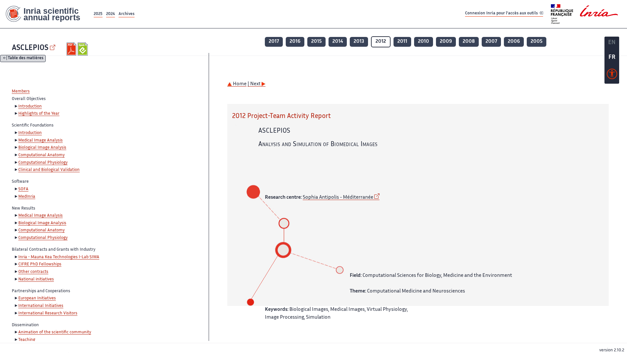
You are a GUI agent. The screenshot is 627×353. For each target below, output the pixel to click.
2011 (402, 42)
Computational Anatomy (41, 155)
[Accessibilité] (612, 75)
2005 (536, 42)
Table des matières (25, 58)
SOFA (23, 189)
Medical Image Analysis (40, 141)
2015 (316, 42)
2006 (514, 42)
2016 (295, 42)
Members (21, 91)
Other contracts (33, 272)
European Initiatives (37, 298)
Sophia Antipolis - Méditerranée (338, 197)
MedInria (26, 197)
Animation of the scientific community (54, 332)
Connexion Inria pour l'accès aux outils (502, 14)
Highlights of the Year (38, 114)
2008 (469, 42)
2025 (98, 14)
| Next (255, 84)
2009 (446, 42)
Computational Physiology (43, 163)
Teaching (26, 340)
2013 (359, 42)
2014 (337, 42)
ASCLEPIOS (30, 48)
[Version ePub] (83, 49)
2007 (491, 42)
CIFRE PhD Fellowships (39, 264)
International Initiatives (40, 306)
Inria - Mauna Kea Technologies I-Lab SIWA (58, 257)
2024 (110, 14)
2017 (274, 42)
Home (239, 84)
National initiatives (36, 279)
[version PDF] (72, 49)
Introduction (30, 107)
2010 (423, 42)
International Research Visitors (47, 313)
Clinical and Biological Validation (49, 170)
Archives (127, 14)
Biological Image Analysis (42, 148)
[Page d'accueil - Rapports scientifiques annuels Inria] (46, 14)
